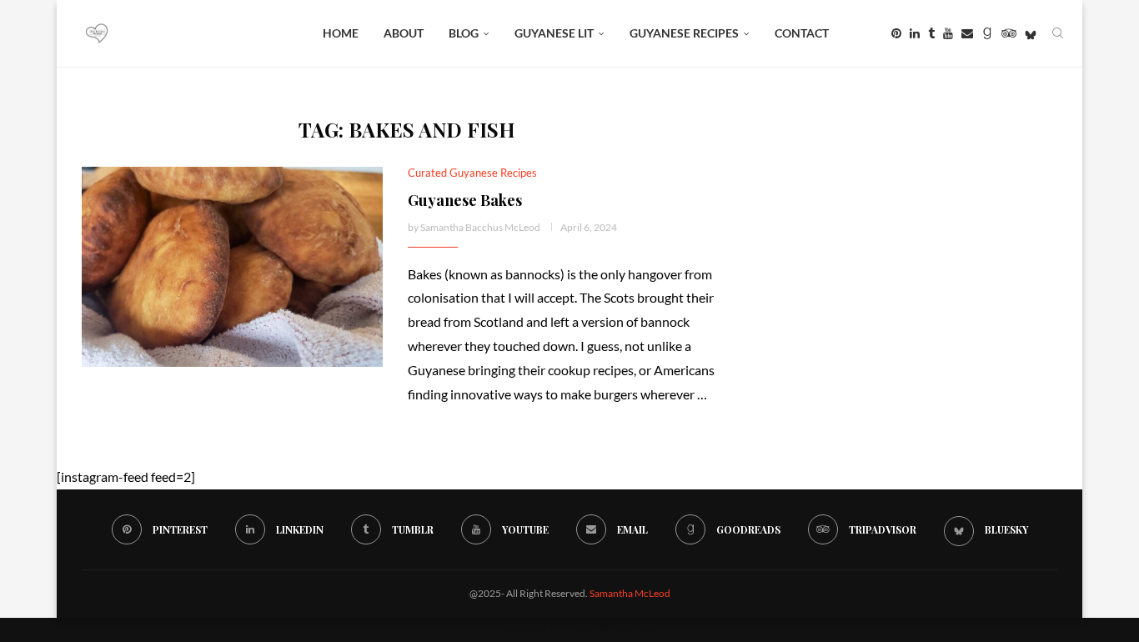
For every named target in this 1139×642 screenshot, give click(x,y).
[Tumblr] (931, 33)
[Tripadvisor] (1008, 33)
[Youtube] (948, 33)
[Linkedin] (915, 33)
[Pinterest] (896, 33)
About (404, 33)
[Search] (1057, 33)
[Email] (967, 33)
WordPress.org (610, 629)
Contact (802, 33)
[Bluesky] (1030, 33)
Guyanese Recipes (684, 33)
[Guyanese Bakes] (232, 267)
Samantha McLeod (630, 593)
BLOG (464, 33)
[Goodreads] (987, 33)
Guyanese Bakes (465, 200)
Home (341, 33)
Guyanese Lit (554, 33)
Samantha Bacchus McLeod (480, 227)
